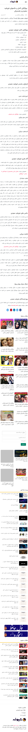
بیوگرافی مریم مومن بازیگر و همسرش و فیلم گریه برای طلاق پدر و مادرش (7, 369)
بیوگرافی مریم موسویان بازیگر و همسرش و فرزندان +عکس (21, 422)
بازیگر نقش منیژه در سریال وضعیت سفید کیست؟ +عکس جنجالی (22, 350)
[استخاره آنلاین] (16, 625)
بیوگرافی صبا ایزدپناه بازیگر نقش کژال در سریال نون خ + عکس (7, 423)
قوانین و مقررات (22, 696)
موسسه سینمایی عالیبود (13, 544)
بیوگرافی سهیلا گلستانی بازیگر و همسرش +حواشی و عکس (7, 331)
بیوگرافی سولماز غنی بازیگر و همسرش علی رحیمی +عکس (22, 385)
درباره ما (24, 701)
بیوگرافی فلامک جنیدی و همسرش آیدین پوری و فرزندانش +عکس (23, 369)
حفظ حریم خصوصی (21, 699)
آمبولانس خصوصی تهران (13, 499)
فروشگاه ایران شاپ (14, 493)
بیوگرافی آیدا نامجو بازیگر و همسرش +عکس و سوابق (8, 404)
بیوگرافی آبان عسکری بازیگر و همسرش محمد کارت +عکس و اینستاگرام (7, 387)
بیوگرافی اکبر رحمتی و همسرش (11, 246)
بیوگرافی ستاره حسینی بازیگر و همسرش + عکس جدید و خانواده (21, 332)
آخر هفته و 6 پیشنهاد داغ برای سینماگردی (10, 527)
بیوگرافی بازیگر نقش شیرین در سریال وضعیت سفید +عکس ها (7, 350)
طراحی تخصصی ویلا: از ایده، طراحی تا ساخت (9, 522)
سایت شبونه (15, 714)
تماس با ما (23, 704)
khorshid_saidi (14, 305)
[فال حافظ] (16, 619)
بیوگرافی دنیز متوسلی (13, 114)
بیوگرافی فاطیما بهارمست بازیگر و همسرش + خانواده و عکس (21, 405)
